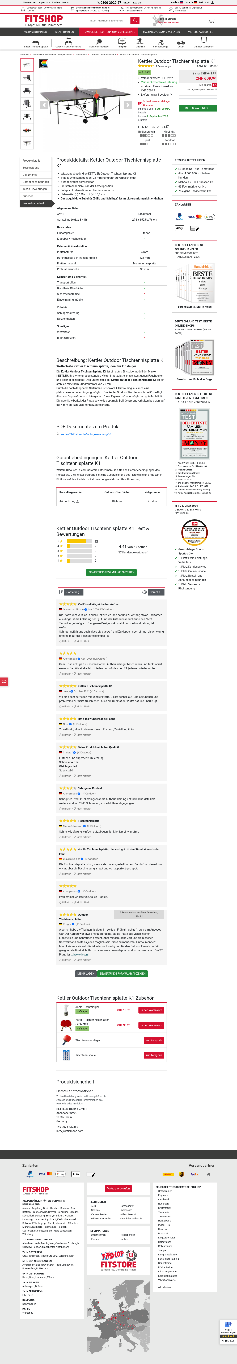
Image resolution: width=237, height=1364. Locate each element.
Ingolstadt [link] (50, 1219)
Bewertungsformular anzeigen (111, 572)
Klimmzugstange (167, 1271)
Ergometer (164, 1195)
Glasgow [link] (27, 1247)
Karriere (56, 2)
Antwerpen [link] (28, 1286)
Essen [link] (49, 1215)
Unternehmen (29, 2)
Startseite (24, 54)
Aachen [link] (26, 1208)
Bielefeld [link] (54, 1208)
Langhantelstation (168, 1254)
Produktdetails (31, 160)
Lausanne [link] (40, 1277)
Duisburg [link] (40, 1215)
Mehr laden (85, 973)
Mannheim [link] (61, 1223)
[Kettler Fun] (43, 63)
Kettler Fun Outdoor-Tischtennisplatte (138, 54)
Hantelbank (164, 1220)
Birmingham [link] (47, 1243)
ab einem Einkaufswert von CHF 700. (159, 86)
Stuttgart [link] (54, 1230)
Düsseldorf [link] (28, 1215)
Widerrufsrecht (128, 1214)
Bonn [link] (73, 1208)
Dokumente (30, 174)
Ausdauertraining (35, 31)
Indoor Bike (164, 1225)
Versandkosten (99, 1214)
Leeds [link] (37, 1243)
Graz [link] (25, 1255)
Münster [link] (26, 1226)
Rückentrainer (165, 1267)
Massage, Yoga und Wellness (161, 31)
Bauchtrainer (165, 1263)
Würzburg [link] (27, 1234)
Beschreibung (31, 167)
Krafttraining (64, 31)
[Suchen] (134, 20)
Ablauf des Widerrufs (131, 1218)
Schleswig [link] (42, 1230)
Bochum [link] (64, 1208)
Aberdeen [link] (27, 1243)
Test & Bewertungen (35, 189)
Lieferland (174, 2)
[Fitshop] (44, 20)
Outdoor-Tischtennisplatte (103, 54)
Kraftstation (164, 1208)
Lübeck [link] (50, 1223)
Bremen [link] (52, 1212)
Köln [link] (34, 1223)
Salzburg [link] (63, 1255)
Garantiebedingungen (36, 182)
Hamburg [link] (27, 1219)
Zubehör (28, 196)
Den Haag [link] (55, 1264)
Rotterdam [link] (42, 1268)
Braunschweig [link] (39, 1212)
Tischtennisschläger (87, 1040)
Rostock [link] (62, 1226)
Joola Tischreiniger (87, 1007)
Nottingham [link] (62, 1247)
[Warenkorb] (212, 20)
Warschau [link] (27, 1312)
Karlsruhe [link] (62, 1219)
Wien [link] (71, 1255)
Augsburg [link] (37, 1208)
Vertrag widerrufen (118, 1188)
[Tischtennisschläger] (66, 1040)
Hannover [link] (39, 1219)
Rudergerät (164, 1203)
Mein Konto (204, 2)
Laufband (163, 1199)
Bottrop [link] (26, 1212)
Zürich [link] (50, 1277)
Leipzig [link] (42, 1223)
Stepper (162, 1250)
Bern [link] (31, 1277)
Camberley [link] (61, 1243)
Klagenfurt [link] (46, 1255)
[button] (27, 64)
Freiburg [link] (69, 1215)
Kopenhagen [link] (29, 1304)
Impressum (44, 2)
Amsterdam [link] (28, 1264)
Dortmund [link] (63, 1212)
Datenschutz (127, 1206)
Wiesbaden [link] (66, 1230)
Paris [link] (30, 1295)
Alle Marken (164, 1287)
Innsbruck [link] (34, 1255)
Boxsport (163, 1233)
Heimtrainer (164, 1242)
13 (96, 541)
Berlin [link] (46, 1208)
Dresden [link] (74, 1212)
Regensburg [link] (50, 1226)
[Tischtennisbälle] (66, 1055)
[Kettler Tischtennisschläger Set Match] (66, 1025)
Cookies (95, 1210)
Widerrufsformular (101, 1218)
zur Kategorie (154, 1040)
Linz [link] (55, 1255)
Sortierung (72, 592)
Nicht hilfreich (83, 641)
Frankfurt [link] (58, 1215)
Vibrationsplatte (167, 1280)
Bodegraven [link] (42, 1264)
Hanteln (162, 1229)
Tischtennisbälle (85, 1055)
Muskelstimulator (167, 1275)
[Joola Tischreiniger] (66, 1010)
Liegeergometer (166, 1237)
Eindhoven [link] (67, 1264)
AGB (93, 1206)
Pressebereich (127, 1234)
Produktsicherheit (33, 203)
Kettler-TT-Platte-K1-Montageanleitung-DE (86, 434)
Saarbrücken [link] (29, 1230)
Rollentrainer (165, 1246)
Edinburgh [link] (73, 1243)
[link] (180, 216)
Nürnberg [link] (37, 1226)
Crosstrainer (165, 1191)
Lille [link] (24, 1295)
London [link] (37, 1247)
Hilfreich (66, 641)
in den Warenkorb (198, 108)
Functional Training (168, 1259)
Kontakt (66, 2)
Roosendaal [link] (28, 1268)
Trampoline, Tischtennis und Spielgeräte (108, 31)
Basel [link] (25, 1277)
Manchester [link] (48, 1247)
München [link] (73, 1223)
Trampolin (163, 1212)
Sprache (189, 2)
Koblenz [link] (26, 1223)
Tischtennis (81, 54)
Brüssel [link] (39, 1286)
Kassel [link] (72, 1219)
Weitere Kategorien (200, 31)
